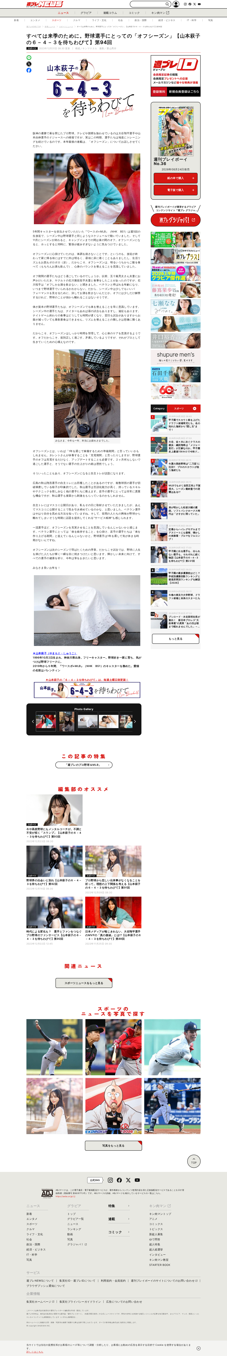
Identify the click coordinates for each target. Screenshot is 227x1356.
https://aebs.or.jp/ (66, 1196)
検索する (167, 4)
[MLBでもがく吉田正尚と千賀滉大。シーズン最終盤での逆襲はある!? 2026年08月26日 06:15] (113, 1047)
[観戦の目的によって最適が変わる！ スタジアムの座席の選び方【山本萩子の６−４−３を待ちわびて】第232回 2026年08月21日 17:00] (54, 1106)
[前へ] (32, 721)
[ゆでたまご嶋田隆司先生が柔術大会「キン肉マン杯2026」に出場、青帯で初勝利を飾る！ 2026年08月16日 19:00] (113, 1106)
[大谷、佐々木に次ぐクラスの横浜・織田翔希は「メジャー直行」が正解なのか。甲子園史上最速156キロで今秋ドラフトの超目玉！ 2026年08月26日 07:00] (54, 1047)
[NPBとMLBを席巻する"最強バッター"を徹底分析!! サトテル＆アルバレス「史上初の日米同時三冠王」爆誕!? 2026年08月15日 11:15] (172, 1106)
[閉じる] (199, 1348)
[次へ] (134, 721)
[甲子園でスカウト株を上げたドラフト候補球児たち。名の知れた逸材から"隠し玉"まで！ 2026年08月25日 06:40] (172, 1047)
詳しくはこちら (34, 1351)
